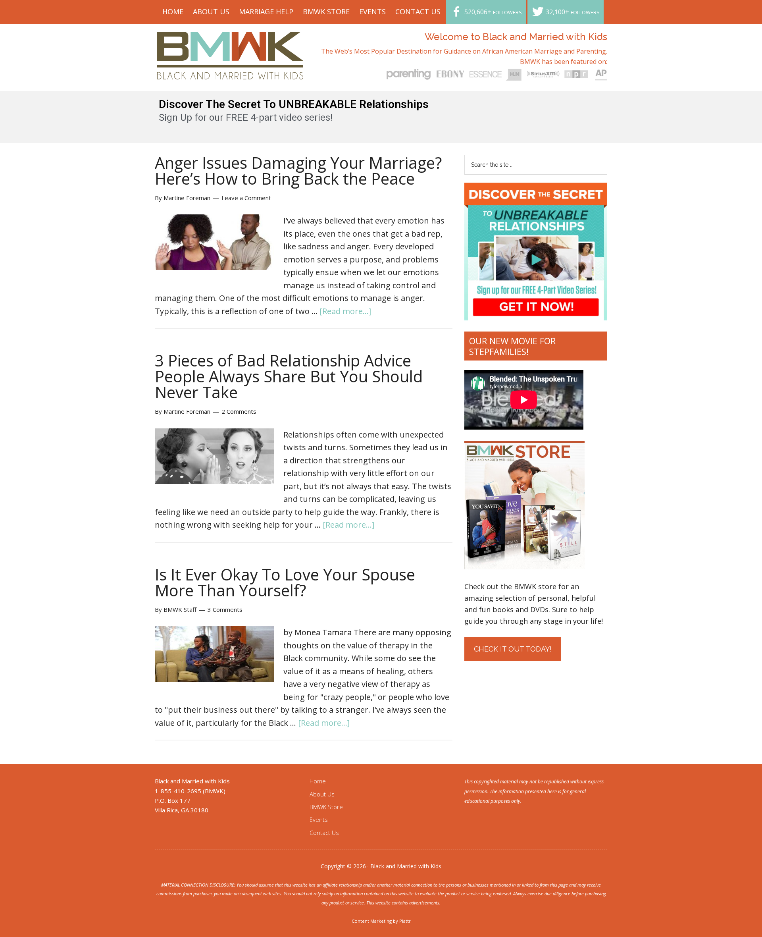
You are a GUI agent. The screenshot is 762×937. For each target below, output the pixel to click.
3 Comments (225, 609)
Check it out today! (513, 649)
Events (319, 819)
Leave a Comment (246, 198)
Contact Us (324, 833)
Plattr (405, 921)
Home (318, 781)
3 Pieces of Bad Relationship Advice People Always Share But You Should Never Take (289, 376)
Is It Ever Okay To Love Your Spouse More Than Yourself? (285, 582)
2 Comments (238, 411)
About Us (322, 794)
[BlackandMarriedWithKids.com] (230, 72)
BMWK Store (326, 807)
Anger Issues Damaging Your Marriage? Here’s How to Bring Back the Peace (298, 170)
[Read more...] (345, 311)
